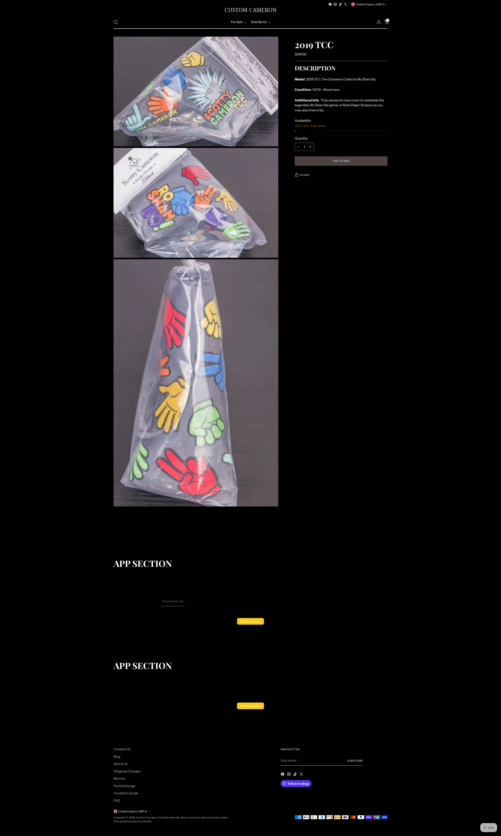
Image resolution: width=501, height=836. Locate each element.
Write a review (250, 621)
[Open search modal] (116, 22)
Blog (117, 757)
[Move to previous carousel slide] (375, 537)
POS (116, 821)
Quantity (301, 138)
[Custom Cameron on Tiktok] (340, 4)
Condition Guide (126, 793)
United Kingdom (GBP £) (370, 4)
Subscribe (355, 760)
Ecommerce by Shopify (138, 821)
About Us (120, 764)
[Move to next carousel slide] (384, 537)
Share (304, 175)
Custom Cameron (146, 817)
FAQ (117, 801)
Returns (119, 778)
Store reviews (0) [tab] (172, 601)
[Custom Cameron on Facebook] (330, 4)
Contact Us (122, 749)
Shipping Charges (127, 771)
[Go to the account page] (377, 22)
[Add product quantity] (310, 147)
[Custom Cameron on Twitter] (345, 4)
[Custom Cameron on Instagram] (335, 4)
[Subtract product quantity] (298, 147)
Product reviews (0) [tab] (147, 601)
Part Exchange (124, 786)
